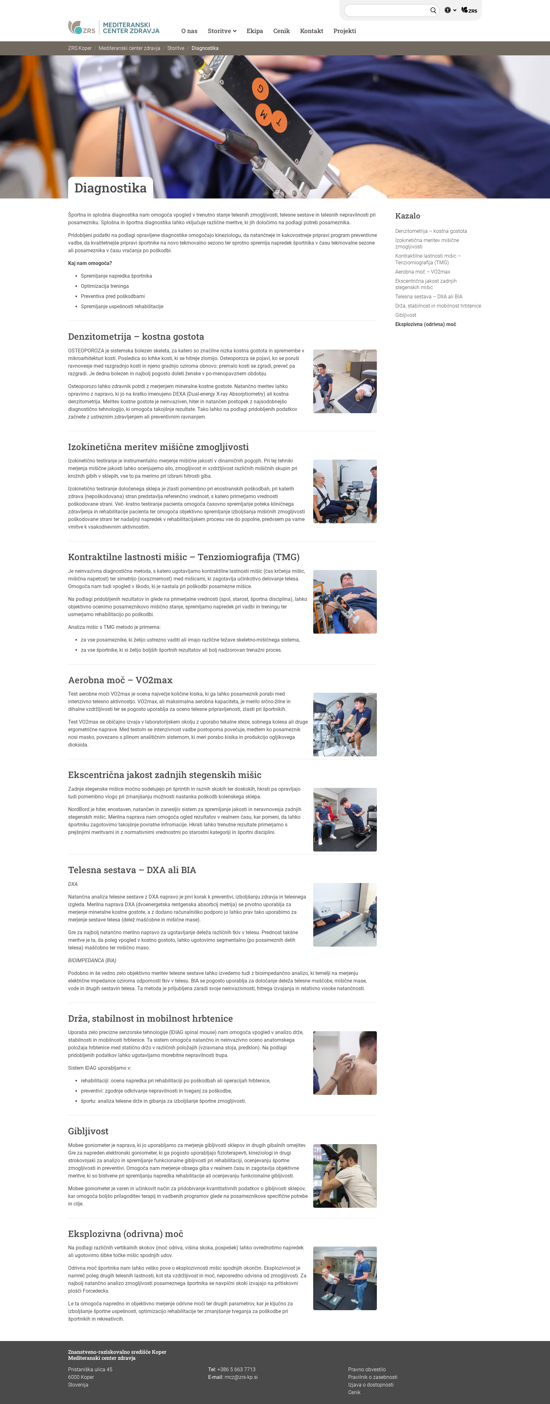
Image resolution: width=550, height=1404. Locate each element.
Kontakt (311, 31)
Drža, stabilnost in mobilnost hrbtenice (438, 306)
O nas (189, 31)
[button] (450, 10)
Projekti (345, 31)
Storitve (219, 31)
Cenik (281, 31)
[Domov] (114, 27)
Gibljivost (405, 315)
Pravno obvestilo (367, 1369)
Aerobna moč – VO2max (422, 272)
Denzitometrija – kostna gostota (431, 231)
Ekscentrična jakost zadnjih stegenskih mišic (426, 284)
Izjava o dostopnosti (371, 1385)
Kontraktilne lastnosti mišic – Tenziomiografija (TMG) (428, 259)
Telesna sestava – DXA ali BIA (428, 297)
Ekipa (255, 31)
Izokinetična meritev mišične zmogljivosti (427, 243)
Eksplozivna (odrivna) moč (425, 324)
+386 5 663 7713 (236, 1369)
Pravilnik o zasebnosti (373, 1377)
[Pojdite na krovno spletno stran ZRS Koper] (469, 10)
